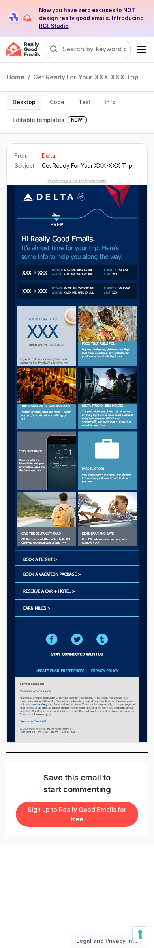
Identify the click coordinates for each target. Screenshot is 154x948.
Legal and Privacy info (107, 940)
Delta (48, 155)
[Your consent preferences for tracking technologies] (140, 934)
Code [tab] (57, 102)
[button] (140, 49)
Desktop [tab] (24, 102)
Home (15, 77)
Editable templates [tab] (48, 119)
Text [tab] (84, 102)
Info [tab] (110, 102)
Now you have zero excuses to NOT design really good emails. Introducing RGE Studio (91, 18)
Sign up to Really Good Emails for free (77, 814)
